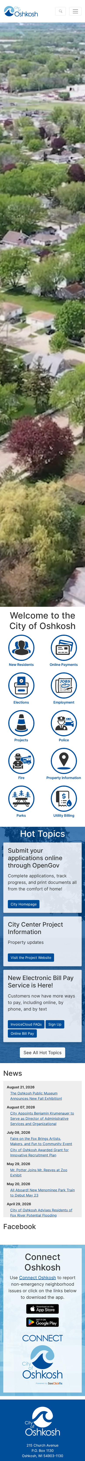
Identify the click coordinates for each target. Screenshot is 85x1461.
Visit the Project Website (31, 957)
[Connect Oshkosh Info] (42, 1359)
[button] (60, 11)
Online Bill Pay (22, 1033)
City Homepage (24, 904)
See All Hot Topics (42, 1052)
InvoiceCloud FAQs (26, 1024)
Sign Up (54, 1024)
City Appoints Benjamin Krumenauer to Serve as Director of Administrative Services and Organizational (42, 1118)
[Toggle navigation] (75, 11)
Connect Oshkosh (37, 1277)
